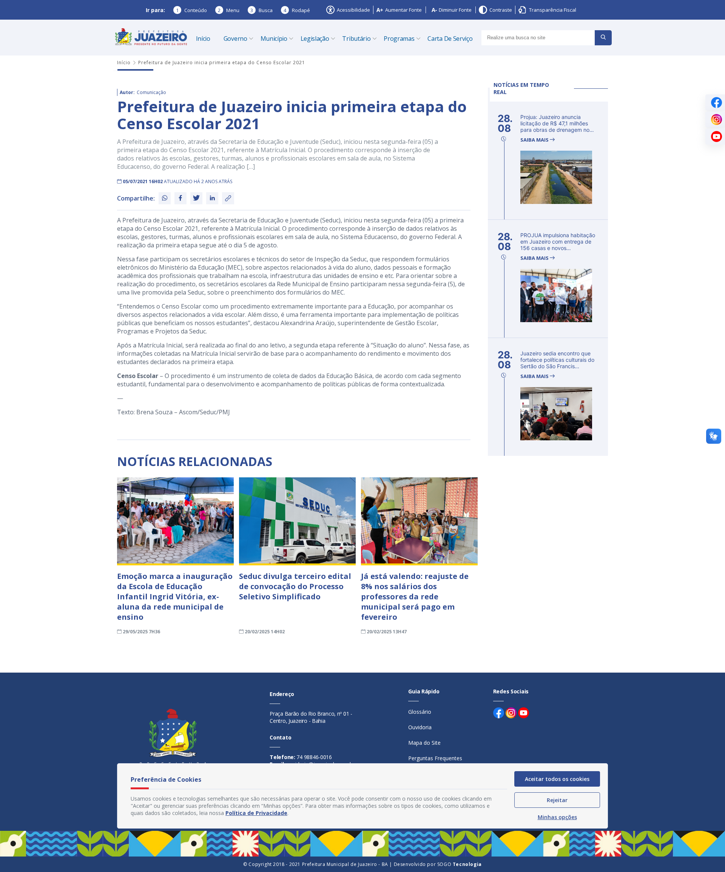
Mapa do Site (424, 742)
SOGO (459, 864)
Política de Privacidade (256, 812)
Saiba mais (535, 140)
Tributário (356, 38)
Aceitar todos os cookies (557, 778)
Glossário (419, 711)
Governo (235, 38)
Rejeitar (557, 800)
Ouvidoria (420, 727)
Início (203, 38)
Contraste (500, 9)
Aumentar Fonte (403, 9)
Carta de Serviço (449, 38)
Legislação (315, 38)
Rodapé (297, 10)
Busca (261, 10)
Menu (228, 10)
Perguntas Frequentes (435, 758)
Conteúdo (191, 10)
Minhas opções (557, 817)
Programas (399, 38)
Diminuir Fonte (455, 9)
